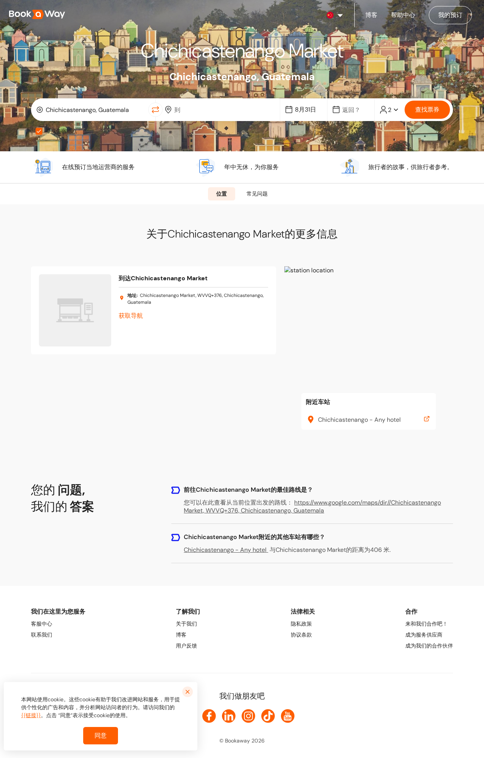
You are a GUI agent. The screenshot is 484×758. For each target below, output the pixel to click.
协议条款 (301, 634)
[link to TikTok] (268, 716)
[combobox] (91, 109)
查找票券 (427, 109)
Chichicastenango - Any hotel (225, 550)
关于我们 (186, 623)
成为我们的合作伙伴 (429, 645)
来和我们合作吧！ (426, 623)
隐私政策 (301, 623)
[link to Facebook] (209, 716)
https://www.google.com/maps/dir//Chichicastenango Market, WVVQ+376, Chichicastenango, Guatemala (312, 506)
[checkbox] (39, 131)
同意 (101, 735)
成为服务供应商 (423, 634)
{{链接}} (31, 715)
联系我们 (41, 634)
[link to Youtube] (288, 716)
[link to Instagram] (248, 716)
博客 (181, 634)
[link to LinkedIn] (229, 716)
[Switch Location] (155, 110)
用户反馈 (186, 645)
